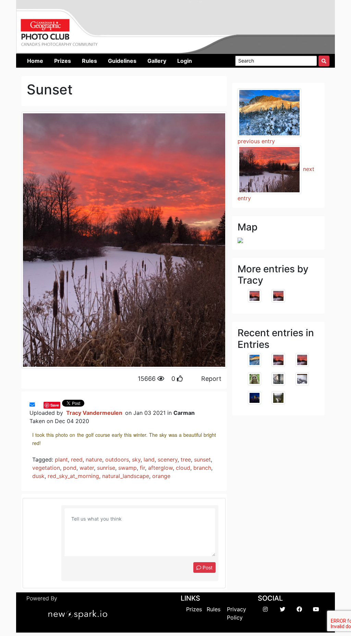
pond (69, 467)
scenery (168, 459)
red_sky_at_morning (73, 476)
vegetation (46, 467)
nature (94, 459)
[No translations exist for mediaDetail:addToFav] (38, 404)
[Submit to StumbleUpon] (42, 404)
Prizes (194, 609)
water (87, 467)
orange (161, 476)
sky (136, 459)
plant (61, 459)
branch (202, 467)
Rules (213, 609)
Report (211, 378)
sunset (202, 459)
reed (77, 459)
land (149, 459)
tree (186, 459)
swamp (127, 467)
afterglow (160, 467)
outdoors (117, 459)
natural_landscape (125, 476)
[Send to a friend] (32, 404)
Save (54, 405)
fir (142, 467)
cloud (183, 467)
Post (207, 567)
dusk (38, 476)
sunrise (106, 467)
